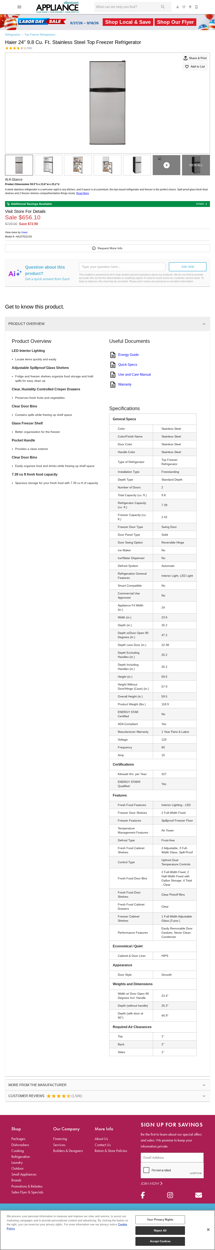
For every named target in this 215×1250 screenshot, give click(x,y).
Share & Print (198, 58)
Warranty (124, 384)
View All (196, 165)
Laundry (17, 1162)
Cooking (17, 1150)
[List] (184, 6)
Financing (60, 1138)
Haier (24, 232)
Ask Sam (187, 266)
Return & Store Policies (111, 1150)
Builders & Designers (68, 1150)
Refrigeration (12, 34)
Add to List (198, 66)
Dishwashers (20, 1145)
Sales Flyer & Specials (27, 1192)
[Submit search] (163, 7)
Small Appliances (23, 1174)
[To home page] (57, 7)
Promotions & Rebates (26, 1186)
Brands (16, 1180)
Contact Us (103, 1145)
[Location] (190, 6)
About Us (101, 1138)
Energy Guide (128, 355)
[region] (107, 1230)
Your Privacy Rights (160, 1219)
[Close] (208, 1229)
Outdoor (17, 1168)
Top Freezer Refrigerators (40, 34)
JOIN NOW (150, 1183)
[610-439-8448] (196, 6)
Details (200, 203)
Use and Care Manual (134, 374)
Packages (18, 1138)
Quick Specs (127, 364)
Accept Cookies (160, 1241)
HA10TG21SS (24, 236)
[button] (19, 6)
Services (59, 1145)
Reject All (160, 1230)
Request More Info (110, 248)
